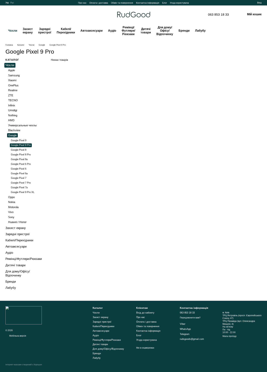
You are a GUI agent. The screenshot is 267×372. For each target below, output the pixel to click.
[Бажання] (247, 2)
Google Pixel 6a (19, 173)
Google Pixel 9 (18, 140)
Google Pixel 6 (18, 168)
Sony (11, 217)
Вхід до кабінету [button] (145, 312)
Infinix (11, 105)
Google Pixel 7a (19, 187)
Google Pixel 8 (18, 149)
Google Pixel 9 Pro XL (22, 192)
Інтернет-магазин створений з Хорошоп (23, 364)
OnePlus (13, 85)
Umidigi (12, 110)
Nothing (12, 115)
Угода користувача (179, 3)
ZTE (10, 95)
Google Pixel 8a (19, 159)
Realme (12, 90)
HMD (11, 120)
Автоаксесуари (91, 30)
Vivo (10, 212)
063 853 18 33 (218, 14)
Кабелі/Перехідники (66, 30)
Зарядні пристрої (44, 30)
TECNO (13, 100)
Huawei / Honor (17, 222)
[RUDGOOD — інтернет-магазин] (23, 315)
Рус (12, 3)
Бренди (184, 30)
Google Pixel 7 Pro (21, 182)
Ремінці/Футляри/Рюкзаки (128, 31)
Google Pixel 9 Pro (21, 145)
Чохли (12, 30)
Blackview (14, 130)
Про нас (82, 3)
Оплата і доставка (98, 3)
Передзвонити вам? (190, 317)
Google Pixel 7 (18, 178)
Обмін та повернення (122, 3)
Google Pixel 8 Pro (21, 154)
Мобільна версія (17, 336)
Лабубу (200, 30)
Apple (11, 70)
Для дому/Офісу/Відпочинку (164, 31)
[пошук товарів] (216, 31)
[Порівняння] (241, 2)
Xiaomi (12, 80)
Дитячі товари (146, 30)
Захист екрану (28, 30)
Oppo (11, 197)
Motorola (13, 207)
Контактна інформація (147, 3)
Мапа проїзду (229, 336)
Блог (164, 3)
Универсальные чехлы (22, 125)
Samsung (14, 75)
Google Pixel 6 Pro (21, 164)
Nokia (11, 202)
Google (12, 135)
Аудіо (112, 30)
